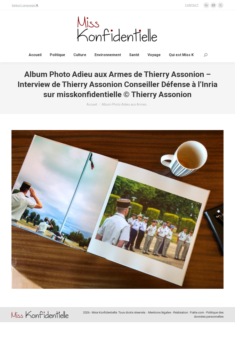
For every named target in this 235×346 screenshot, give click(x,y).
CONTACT (192, 5)
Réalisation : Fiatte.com (188, 312)
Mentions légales (159, 312)
